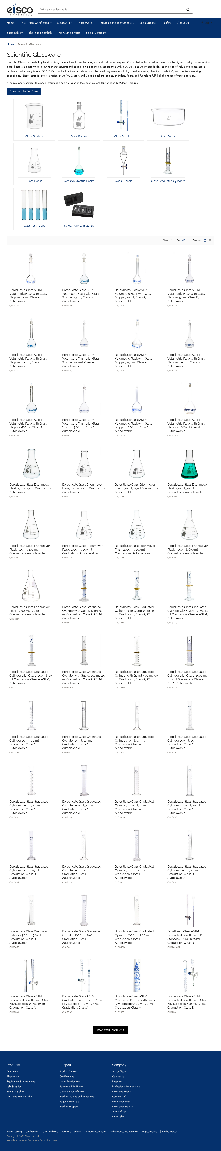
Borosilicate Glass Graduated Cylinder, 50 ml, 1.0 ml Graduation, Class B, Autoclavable (81, 872)
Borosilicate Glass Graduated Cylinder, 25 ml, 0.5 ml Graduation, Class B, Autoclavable (29, 872)
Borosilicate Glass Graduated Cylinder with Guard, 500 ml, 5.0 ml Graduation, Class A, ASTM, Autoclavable (136, 677)
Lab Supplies (148, 23)
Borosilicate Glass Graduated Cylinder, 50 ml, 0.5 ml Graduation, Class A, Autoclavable (134, 742)
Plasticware (85, 23)
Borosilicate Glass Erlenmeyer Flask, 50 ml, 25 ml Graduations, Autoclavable (30, 488)
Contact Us (118, 1076)
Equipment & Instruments (116, 23)
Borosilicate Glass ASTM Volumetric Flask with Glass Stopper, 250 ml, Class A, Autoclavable (133, 360)
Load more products (110, 1030)
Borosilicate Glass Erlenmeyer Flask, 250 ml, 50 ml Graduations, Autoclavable (187, 488)
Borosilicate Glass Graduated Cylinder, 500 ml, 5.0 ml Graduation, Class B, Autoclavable (29, 937)
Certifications (67, 1076)
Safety (167, 23)
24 (172, 240)
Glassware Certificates (72, 1091)
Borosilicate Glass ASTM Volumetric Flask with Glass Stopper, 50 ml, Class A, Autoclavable (133, 295)
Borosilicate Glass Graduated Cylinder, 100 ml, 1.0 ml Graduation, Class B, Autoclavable (134, 872)
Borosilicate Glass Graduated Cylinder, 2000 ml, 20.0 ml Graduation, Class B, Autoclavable (134, 937)
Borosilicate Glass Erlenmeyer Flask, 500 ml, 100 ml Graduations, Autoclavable (29, 549)
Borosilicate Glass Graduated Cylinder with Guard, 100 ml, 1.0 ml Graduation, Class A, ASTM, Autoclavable (30, 677)
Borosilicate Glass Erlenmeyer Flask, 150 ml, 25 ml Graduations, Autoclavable (137, 488)
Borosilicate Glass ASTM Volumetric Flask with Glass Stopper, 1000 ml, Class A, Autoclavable (133, 425)
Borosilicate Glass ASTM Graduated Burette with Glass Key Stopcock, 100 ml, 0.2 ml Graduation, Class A (135, 1002)
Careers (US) (119, 1096)
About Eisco (119, 1071)
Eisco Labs (118, 1117)
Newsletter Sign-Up (122, 1106)
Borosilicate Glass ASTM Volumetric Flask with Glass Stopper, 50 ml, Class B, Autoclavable (186, 295)
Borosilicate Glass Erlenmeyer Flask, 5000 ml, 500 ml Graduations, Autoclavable (29, 610)
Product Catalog (68, 1071)
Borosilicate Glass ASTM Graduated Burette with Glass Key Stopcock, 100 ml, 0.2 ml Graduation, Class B (187, 1002)
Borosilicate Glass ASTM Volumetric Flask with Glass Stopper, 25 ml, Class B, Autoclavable (80, 295)
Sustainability (15, 33)
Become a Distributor (71, 1086)
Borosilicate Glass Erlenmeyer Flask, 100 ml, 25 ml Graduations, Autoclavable (84, 488)
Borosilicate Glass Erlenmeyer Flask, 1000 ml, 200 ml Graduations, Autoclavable (82, 549)
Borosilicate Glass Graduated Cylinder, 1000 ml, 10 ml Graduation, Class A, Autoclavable (134, 807)
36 (178, 240)
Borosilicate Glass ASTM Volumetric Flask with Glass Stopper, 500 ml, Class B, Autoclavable (28, 425)
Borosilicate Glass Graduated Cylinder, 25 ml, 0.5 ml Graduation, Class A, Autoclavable (81, 742)
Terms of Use (119, 1111)
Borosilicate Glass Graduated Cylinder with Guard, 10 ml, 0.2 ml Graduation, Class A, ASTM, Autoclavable (82, 612)
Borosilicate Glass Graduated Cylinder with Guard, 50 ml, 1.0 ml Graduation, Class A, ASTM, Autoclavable (187, 612)
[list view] (209, 240)
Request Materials (69, 1101)
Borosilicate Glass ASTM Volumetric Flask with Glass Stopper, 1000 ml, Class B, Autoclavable (186, 425)
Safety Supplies (15, 1091)
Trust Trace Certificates (35, 23)
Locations (117, 1081)
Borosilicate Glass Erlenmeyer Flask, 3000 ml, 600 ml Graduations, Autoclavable (187, 549)
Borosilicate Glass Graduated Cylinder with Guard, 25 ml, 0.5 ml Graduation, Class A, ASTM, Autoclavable (135, 612)
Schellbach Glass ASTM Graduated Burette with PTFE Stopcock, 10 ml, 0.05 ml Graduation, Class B (187, 937)
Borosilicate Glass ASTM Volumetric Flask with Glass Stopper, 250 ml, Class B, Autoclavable (186, 360)
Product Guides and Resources (77, 1096)
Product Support (69, 1106)
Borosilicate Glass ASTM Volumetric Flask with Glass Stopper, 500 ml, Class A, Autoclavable (80, 425)
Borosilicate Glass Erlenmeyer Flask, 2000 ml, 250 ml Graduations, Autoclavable (135, 549)
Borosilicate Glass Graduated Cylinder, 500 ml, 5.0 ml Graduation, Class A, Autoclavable (81, 807)
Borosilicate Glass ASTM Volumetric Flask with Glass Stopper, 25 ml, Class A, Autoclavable (28, 295)
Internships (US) (121, 1101)
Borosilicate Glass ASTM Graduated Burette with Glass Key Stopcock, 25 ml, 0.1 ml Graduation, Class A (29, 1002)
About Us (183, 23)
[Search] (188, 10)
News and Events (69, 33)
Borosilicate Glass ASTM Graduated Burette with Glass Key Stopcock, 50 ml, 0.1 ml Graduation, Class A (82, 1002)
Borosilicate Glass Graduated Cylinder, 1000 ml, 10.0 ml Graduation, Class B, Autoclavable (81, 937)
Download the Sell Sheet (24, 91)
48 (183, 240)
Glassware (64, 23)
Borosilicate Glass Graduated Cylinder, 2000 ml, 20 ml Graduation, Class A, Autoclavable (186, 807)
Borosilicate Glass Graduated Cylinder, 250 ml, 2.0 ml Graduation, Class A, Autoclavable (29, 807)
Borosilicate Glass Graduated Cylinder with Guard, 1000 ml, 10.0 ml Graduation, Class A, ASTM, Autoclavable (187, 677)
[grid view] (205, 240)
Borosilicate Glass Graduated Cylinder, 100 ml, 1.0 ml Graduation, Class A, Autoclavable (186, 742)
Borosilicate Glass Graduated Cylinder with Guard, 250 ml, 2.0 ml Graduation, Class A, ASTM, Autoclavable (83, 677)
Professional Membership (126, 1086)
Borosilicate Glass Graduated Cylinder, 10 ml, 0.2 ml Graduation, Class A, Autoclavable (29, 742)
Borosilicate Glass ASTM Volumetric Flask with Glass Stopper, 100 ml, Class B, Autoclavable (28, 360)
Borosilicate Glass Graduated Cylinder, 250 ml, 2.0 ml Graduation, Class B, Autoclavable (186, 872)
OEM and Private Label (19, 1096)
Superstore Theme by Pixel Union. (23, 1139)
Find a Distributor (96, 33)
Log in (208, 23)
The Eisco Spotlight (40, 33)
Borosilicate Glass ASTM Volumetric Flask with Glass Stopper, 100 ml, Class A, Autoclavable (80, 360)
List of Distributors (70, 1081)
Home (11, 23)
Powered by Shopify (49, 1139)
